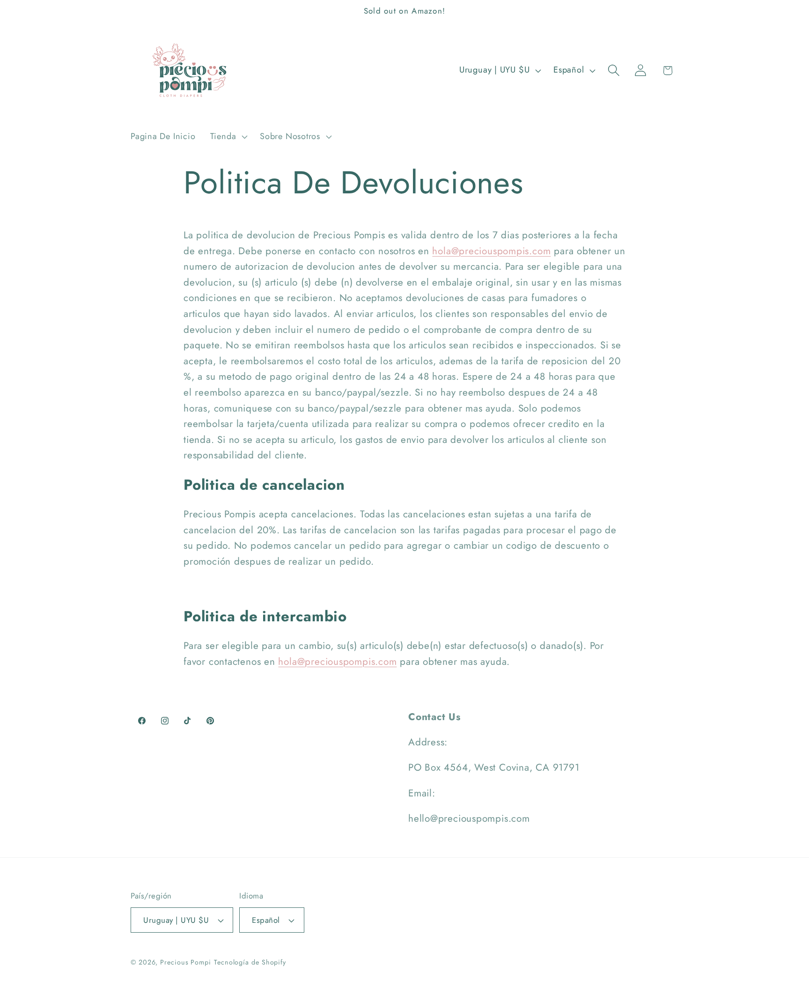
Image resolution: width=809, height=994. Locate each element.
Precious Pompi (185, 962)
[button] (227, 136)
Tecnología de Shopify (250, 962)
